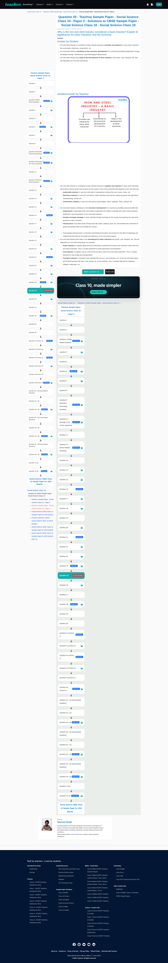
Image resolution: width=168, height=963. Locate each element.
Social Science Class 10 (34, 11)
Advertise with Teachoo (109, 951)
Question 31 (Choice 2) (36, 349)
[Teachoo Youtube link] (89, 944)
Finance (69, 4)
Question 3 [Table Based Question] (39, 101)
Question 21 (40, 257)
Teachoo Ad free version (65, 872)
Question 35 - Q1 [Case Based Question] (38, 418)
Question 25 (40, 290)
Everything (27, 4)
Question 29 (32, 324)
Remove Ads (110, 271)
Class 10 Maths (63, 892)
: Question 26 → (93, 272)
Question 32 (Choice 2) (36, 366)
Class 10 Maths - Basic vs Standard (127, 892)
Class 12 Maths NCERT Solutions (97, 901)
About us (54, 951)
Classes (39, 4)
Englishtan (119, 889)
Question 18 (32, 232)
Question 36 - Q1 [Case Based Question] (38, 445)
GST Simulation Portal (65, 883)
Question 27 (32, 307)
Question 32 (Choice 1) (40, 357)
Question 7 (32, 135)
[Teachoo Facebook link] (74, 944)
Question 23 (32, 274)
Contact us (62, 951)
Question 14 (32, 198)
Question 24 (37, 282)
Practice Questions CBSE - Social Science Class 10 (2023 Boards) (42, 521)
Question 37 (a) (33, 463)
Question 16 (40, 215)
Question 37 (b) (37, 471)
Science (59, 4)
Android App (33, 869)
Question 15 (32, 207)
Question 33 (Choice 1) (36, 374)
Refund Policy (95, 951)
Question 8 (32, 143)
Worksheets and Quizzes (66, 876)
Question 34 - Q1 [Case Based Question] (38, 392)
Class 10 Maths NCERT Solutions (97, 894)
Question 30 (32, 332)
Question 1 (32, 83)
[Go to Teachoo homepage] (13, 4)
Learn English (120, 869)
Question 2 (32, 92)
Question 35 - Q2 (34, 427)
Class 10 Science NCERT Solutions (98, 936)
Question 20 (32, 249)
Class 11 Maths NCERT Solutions (97, 897)
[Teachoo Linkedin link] (93, 944)
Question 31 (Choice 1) (40, 341)
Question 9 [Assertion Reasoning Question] (39, 153)
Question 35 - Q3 (38, 436)
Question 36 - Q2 (38, 454)
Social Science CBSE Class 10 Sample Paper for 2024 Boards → (40, 481)
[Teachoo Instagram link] (79, 944)
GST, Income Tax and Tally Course (69, 869)
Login (159, 4)
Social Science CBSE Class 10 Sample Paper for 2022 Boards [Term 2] (42, 536)
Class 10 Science (63, 896)
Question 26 (32, 299)
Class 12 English (63, 910)
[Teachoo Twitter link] (84, 944)
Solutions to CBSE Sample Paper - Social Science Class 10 (60, 11)
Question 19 (32, 240)
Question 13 (32, 190)
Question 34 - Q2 (34, 401)
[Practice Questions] (152, 4)
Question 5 (32, 118)
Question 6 (37, 127)
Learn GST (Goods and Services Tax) (127, 879)
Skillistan (61, 879)
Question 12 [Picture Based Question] (39, 181)
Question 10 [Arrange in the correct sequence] (39, 162)
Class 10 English (63, 899)
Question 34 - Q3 (38, 409)
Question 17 (32, 223)
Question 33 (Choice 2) (39, 382)
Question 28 (37, 315)
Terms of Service (72, 951)
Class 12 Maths (63, 906)
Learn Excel (120, 872)
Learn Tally (119, 876)
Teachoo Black (75, 834)
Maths (49, 4)
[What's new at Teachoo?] (148, 4)
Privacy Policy (84, 951)
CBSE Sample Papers (123, 896)
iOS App (32, 872)
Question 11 (32, 172)
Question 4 (32, 110)
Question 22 (32, 265)
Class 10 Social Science (66, 903)
